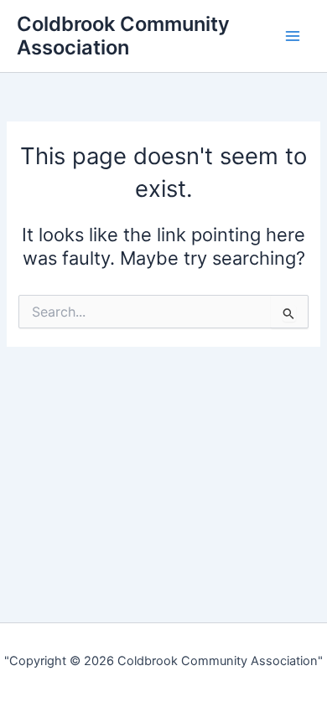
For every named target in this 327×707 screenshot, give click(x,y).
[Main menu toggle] (292, 36)
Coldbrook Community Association (123, 35)
